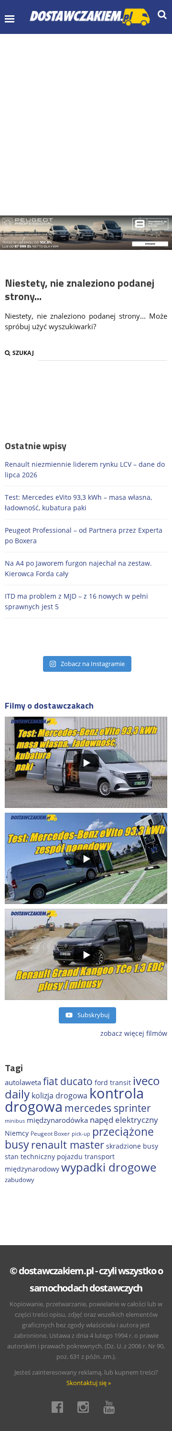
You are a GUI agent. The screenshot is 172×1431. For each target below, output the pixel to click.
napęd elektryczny (124, 1119)
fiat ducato (68, 1081)
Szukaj (23, 353)
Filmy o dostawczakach (49, 705)
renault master (67, 1144)
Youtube (111, 1407)
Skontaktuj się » (88, 1382)
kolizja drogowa (59, 1095)
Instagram (86, 1407)
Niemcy (17, 1133)
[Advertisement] (86, 125)
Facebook (60, 1407)
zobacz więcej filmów (133, 1033)
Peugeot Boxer (50, 1133)
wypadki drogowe (108, 1167)
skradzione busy (132, 1146)
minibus (15, 1120)
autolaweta (23, 1082)
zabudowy (19, 1180)
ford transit (113, 1082)
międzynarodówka (57, 1120)
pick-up (81, 1133)
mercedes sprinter (107, 1108)
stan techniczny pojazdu (44, 1156)
